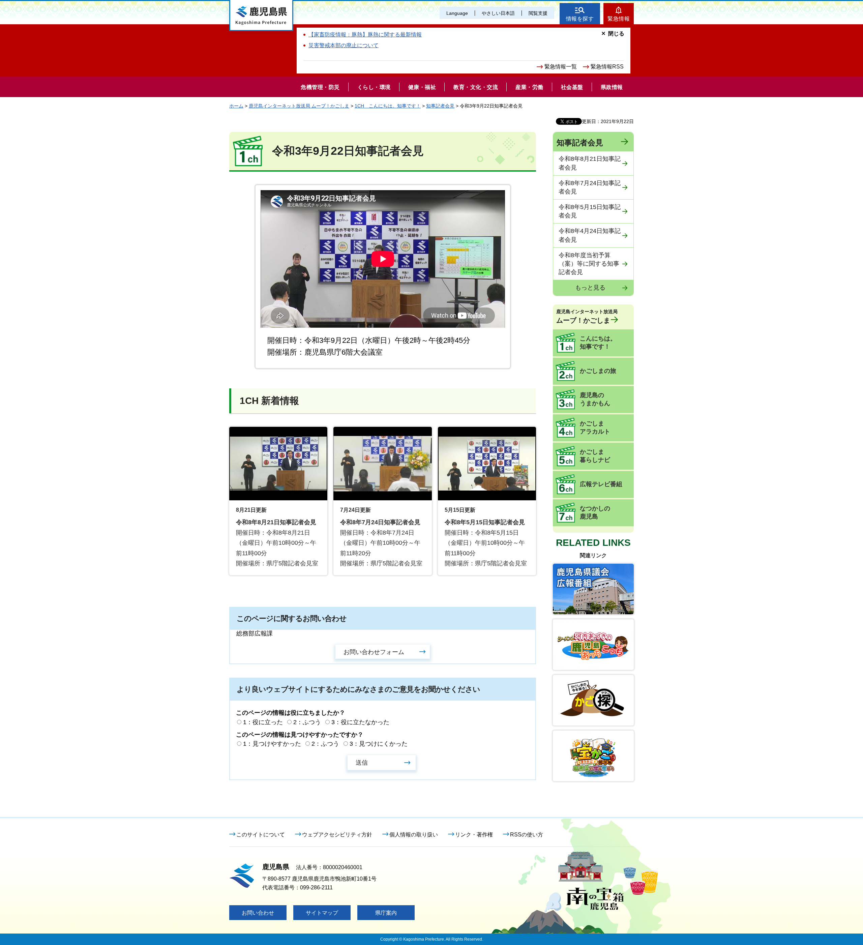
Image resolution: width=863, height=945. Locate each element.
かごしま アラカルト (595, 427)
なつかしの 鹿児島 (595, 512)
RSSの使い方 (526, 834)
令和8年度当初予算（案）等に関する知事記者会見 (589, 263)
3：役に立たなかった (360, 722)
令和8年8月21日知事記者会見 (590, 163)
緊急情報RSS (607, 66)
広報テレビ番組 (601, 484)
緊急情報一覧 (560, 66)
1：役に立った (263, 722)
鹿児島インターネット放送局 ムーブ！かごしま (299, 106)
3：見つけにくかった (379, 743)
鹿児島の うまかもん (595, 399)
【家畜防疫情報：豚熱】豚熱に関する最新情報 (365, 34)
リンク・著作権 (474, 834)
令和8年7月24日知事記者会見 (590, 187)
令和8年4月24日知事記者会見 (590, 235)
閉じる (616, 33)
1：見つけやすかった (272, 743)
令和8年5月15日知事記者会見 (590, 211)
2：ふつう (307, 722)
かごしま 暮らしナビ (595, 455)
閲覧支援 (538, 13)
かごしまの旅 (598, 370)
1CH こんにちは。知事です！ (388, 106)
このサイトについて (260, 834)
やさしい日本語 (498, 13)
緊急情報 (618, 19)
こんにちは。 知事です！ (598, 342)
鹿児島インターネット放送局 (587, 316)
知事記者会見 (440, 106)
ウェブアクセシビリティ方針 (337, 834)
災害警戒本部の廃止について (343, 45)
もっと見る (590, 287)
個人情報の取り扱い (413, 834)
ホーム (236, 106)
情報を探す (580, 19)
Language (457, 13)
